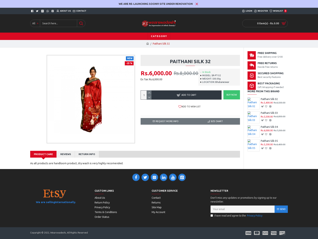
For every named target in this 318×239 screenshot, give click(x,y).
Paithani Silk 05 (269, 140)
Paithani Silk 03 (269, 112)
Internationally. (65, 202)
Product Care (43, 154)
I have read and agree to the (238, 215)
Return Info (87, 154)
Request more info (167, 121)
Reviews (65, 154)
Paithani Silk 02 (269, 99)
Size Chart (217, 121)
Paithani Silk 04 (269, 126)
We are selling (45, 202)
